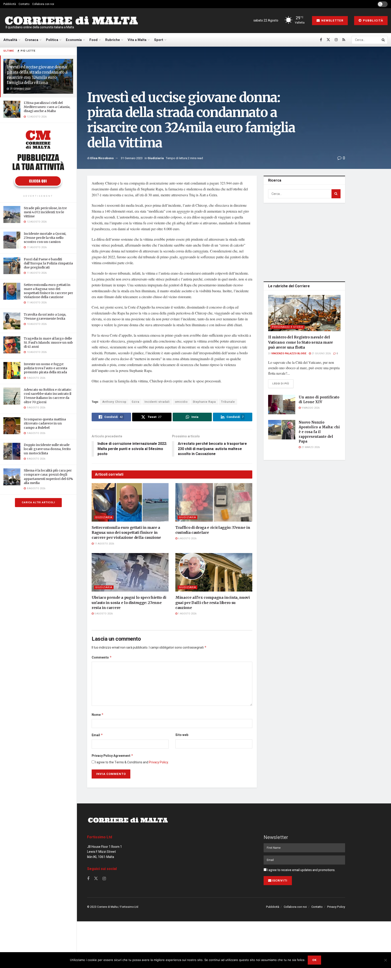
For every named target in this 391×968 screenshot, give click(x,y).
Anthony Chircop (114, 402)
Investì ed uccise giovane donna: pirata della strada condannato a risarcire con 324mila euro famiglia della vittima (37, 75)
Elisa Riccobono (102, 158)
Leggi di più (282, 383)
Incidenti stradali (157, 402)
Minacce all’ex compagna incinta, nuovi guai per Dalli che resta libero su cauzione (212, 602)
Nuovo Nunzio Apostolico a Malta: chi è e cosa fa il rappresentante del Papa (319, 431)
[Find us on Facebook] (321, 40)
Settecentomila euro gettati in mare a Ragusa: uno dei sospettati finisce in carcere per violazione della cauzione (48, 291)
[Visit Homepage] (71, 20)
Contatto (24, 4)
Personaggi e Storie (287, 327)
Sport (158, 39)
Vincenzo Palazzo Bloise (288, 353)
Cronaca (31, 39)
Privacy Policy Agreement (112, 755)
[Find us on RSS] (343, 40)
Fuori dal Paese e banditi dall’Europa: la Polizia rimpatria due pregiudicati (48, 263)
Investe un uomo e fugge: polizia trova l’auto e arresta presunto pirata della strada (45, 368)
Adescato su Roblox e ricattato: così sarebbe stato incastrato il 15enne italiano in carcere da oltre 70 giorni (48, 396)
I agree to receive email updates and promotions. (301, 870)
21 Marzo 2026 (310, 447)
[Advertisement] (304, 241)
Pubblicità (9, 4)
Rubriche (112, 39)
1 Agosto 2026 (186, 614)
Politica (52, 39)
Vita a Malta (137, 39)
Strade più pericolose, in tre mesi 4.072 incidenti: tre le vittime (45, 212)
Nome (98, 714)
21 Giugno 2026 (321, 353)
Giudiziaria (156, 158)
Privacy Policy (158, 762)
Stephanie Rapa (204, 402)
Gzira (135, 402)
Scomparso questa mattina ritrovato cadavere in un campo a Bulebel (45, 423)
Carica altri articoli (38, 502)
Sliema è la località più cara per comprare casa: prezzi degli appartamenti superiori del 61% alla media (48, 476)
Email (97, 735)
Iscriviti (279, 880)
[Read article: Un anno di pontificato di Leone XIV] (281, 404)
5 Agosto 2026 (103, 614)
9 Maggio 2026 (310, 408)
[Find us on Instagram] (336, 40)
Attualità (10, 39)
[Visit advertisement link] (38, 159)
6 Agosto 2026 (186, 538)
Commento (102, 657)
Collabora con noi (43, 4)
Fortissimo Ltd (99, 837)
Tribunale (228, 402)
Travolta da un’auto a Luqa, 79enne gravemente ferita (45, 316)
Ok (314, 960)
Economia (74, 39)
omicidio (181, 402)
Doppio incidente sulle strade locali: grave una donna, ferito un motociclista (47, 449)
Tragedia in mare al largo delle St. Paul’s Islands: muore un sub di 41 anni (48, 342)
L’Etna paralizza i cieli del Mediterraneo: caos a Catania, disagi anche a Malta (47, 107)
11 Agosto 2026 (104, 544)
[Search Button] (383, 40)
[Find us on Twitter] (328, 40)
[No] (385, 960)
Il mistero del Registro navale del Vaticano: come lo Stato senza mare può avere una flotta (300, 342)
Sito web (181, 735)
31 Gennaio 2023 (132, 158)
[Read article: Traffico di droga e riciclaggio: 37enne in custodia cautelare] (213, 502)
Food (93, 39)
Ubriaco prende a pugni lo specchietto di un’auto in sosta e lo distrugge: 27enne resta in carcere (129, 602)
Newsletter (331, 20)
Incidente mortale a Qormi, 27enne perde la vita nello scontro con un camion (45, 238)
